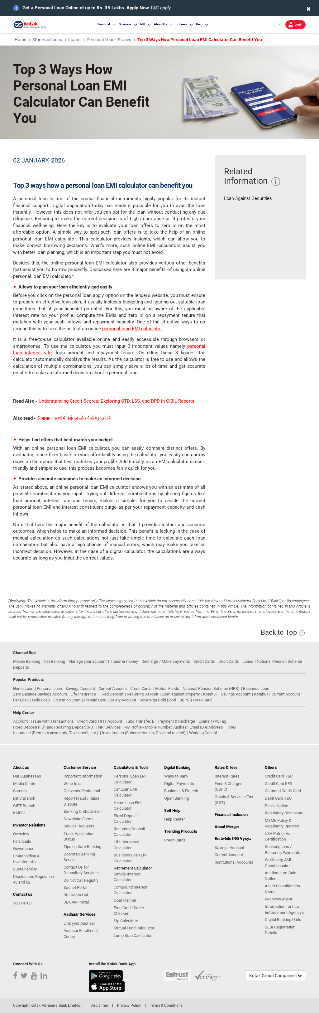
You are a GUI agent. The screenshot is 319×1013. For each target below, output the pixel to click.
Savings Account (80, 688)
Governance (23, 848)
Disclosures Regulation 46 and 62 (33, 879)
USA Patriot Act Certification (278, 836)
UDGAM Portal (76, 902)
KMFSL (19, 813)
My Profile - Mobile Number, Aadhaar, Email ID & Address (173, 727)
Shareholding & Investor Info (26, 859)
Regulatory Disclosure (284, 813)
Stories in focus (47, 39)
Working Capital (203, 732)
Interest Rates (227, 776)
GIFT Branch (24, 805)
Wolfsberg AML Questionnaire (278, 862)
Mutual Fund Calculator (134, 928)
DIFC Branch (24, 798)
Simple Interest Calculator (127, 877)
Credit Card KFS (278, 783)
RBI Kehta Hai (76, 895)
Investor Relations (29, 825)
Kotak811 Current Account (277, 694)
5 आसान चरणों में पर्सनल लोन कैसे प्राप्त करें (74, 418)
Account (20, 721)
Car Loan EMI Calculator (125, 792)
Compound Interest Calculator (130, 890)
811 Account (111, 721)
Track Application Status (79, 836)
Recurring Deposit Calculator (129, 831)
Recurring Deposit (142, 694)
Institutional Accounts (234, 862)
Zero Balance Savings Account (40, 694)
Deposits (21, 667)
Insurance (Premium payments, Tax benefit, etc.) (55, 732)
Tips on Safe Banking (82, 846)
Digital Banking (177, 767)
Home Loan (23, 688)
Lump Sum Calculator (132, 935)
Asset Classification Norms (282, 889)
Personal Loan (49, 688)
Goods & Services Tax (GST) (234, 799)
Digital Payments (179, 783)
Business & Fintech (181, 790)
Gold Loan (41, 700)
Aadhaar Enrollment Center (81, 933)
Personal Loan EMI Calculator (130, 779)
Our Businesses (27, 776)
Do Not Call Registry (81, 880)
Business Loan (256, 688)
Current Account (112, 688)
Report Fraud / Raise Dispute (81, 801)
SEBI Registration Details (280, 930)
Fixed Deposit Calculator (126, 818)
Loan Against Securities (248, 198)
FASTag (219, 721)
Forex (231, 727)
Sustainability (25, 869)
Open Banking (176, 798)
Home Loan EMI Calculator (128, 805)
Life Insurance (83, 694)
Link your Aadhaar (79, 923)
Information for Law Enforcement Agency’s (284, 909)
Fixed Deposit (111, 694)
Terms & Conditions (166, 1005)
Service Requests (79, 826)
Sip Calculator (126, 920)
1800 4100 (22, 903)
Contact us (22, 894)
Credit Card (87, 721)
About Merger (227, 826)
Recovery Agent (278, 899)
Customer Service (80, 767)
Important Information (83, 776)
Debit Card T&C (278, 798)
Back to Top (279, 632)
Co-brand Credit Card (283, 790)
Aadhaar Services (80, 914)
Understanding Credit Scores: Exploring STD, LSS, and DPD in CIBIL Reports (116, 401)
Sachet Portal (75, 887)
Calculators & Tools (131, 767)
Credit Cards (204, 661)
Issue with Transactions (52, 721)
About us (21, 767)
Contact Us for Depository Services (81, 870)
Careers (20, 790)
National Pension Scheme (279, 661)
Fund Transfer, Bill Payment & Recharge (160, 721)
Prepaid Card (95, 700)
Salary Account (123, 700)
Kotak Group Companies (273, 975)
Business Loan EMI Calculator (131, 858)
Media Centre (24, 783)
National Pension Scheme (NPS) (211, 688)
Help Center (174, 819)
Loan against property (181, 694)
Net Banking (54, 661)
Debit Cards (228, 661)
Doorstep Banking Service (79, 857)
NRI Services (109, 727)
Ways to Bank (176, 776)
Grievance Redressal (82, 790)
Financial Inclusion (231, 814)
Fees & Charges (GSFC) (228, 786)
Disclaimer (99, 1005)
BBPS (184, 700)
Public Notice (276, 805)
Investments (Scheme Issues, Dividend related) (144, 732)
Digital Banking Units (283, 919)
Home (20, 39)
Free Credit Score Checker (129, 910)
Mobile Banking (26, 661)
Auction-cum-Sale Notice (280, 875)
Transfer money (124, 661)
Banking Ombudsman (83, 811)
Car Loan (21, 700)
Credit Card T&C (279, 776)
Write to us (73, 783)
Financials (22, 841)
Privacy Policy (129, 1005)
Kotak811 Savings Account (226, 694)
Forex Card (202, 700)
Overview (21, 833)
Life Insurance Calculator (126, 845)
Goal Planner (125, 900)
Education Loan (66, 700)
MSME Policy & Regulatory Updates (282, 823)
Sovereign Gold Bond (158, 700)
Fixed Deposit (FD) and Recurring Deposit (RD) (54, 727)
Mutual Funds (167, 688)
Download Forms (78, 819)
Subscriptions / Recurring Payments (282, 849)
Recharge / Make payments (165, 661)
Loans (74, 39)
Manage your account (88, 661)
